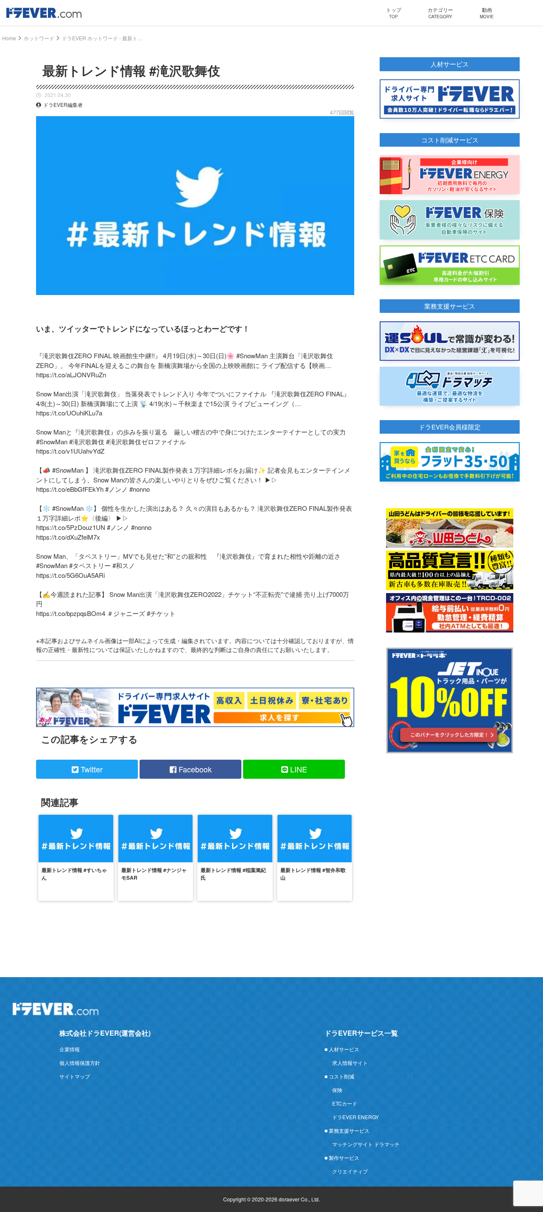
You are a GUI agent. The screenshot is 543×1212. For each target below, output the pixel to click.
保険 (337, 1089)
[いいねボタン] (347, 301)
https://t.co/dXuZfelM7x (68, 536)
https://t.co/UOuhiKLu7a (69, 412)
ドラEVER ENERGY (355, 1116)
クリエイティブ (350, 1171)
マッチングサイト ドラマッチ (366, 1144)
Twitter (90, 769)
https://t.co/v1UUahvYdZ (70, 450)
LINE (297, 769)
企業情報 (69, 1049)
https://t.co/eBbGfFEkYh (70, 489)
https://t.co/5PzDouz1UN (70, 527)
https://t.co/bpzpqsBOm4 (70, 613)
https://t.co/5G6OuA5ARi (70, 575)
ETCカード (344, 1103)
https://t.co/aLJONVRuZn (71, 374)
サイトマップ (74, 1076)
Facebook (194, 769)
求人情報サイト (350, 1062)
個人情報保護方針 (79, 1062)
